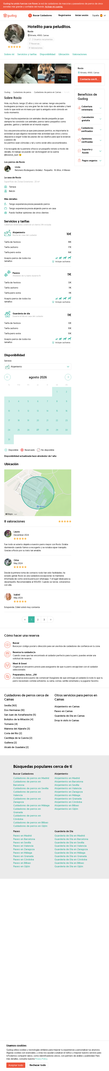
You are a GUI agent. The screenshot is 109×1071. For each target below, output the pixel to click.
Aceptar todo (16, 1065)
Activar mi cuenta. (54, 6)
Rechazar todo (38, 1065)
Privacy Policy (41, 1058)
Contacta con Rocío (90, 79)
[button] (89, 108)
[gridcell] (57, 392)
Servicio (8, 360)
